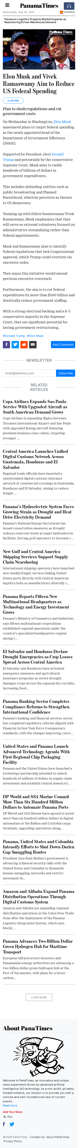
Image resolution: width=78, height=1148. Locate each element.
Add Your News (13, 1111)
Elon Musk (62, 122)
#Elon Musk (35, 336)
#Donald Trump (14, 336)
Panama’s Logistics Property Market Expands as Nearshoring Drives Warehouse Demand (35, 20)
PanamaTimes (39, 5)
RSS (9, 1116)
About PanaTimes (57, 1137)
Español (69, 12)
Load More (39, 997)
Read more (10, 1105)
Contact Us (37, 1137)
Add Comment (63, 344)
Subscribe (65, 373)
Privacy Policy (13, 1141)
